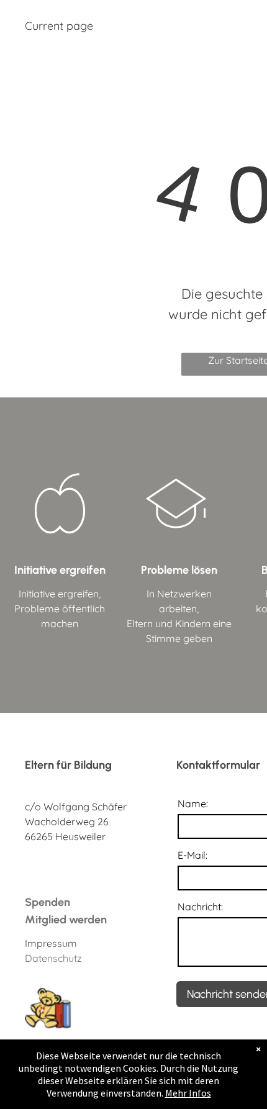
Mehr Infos (188, 1093)
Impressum (51, 943)
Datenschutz (53, 958)
